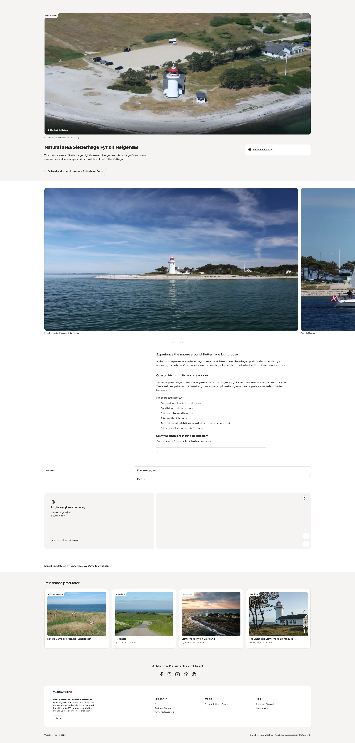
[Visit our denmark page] (161, 674)
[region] (233, 521)
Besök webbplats (262, 149)
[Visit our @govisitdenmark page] (185, 674)
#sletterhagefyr (164, 441)
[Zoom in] (306, 536)
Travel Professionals (164, 712)
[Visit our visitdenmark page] (177, 674)
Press (157, 704)
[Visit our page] (169, 674)
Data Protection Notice (261, 735)
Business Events (162, 708)
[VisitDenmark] (62, 692)
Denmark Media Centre (217, 704)
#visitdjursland (182, 441)
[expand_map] (305, 498)
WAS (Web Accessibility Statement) (293, 735)
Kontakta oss (262, 708)
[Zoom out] (306, 544)
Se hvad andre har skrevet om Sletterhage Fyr (74, 171)
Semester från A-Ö (265, 704)
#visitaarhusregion (200, 441)
